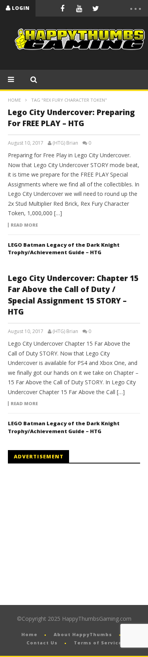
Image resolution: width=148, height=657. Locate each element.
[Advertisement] (74, 534)
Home (14, 100)
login (21, 8)
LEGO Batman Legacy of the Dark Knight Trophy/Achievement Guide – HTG (64, 248)
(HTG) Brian (65, 143)
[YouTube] (79, 8)
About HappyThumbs (83, 634)
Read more (24, 225)
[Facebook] (62, 8)
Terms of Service (98, 643)
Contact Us (42, 643)
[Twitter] (95, 8)
